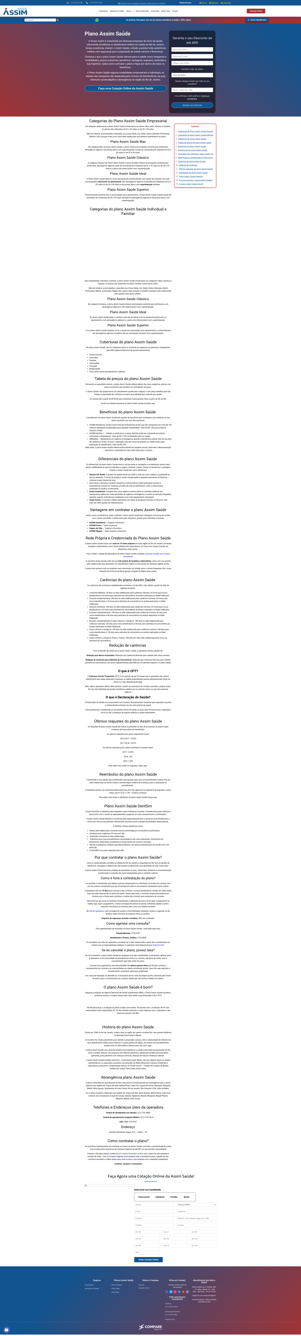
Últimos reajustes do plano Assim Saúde (196, 169)
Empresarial (103, 11)
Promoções (155, 11)
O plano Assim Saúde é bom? (191, 184)
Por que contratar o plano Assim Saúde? (195, 180)
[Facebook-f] (167, 1292)
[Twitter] (171, 1292)
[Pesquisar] (57, 20)
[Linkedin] (179, 1292)
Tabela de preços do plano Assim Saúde (194, 143)
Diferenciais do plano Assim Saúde (193, 150)
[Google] (187, 1292)
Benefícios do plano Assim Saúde (192, 146)
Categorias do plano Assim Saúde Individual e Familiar (196, 135)
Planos (128, 11)
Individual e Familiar (117, 11)
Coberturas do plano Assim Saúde (192, 139)
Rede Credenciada (142, 11)
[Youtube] (183, 1292)
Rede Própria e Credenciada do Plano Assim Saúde (196, 158)
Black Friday (165, 11)
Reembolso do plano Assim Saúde (193, 173)
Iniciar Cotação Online (149, 1259)
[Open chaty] (6, 1330)
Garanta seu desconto (192, 105)
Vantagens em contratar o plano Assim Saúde (196, 154)
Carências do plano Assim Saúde (192, 161)
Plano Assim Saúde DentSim (191, 176)
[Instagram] (175, 1292)
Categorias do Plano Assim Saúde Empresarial (196, 131)
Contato (175, 11)
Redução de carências (188, 165)
